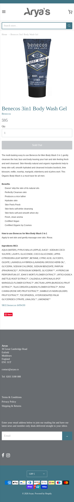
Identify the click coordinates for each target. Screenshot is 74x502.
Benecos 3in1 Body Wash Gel (24, 34)
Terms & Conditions (12, 397)
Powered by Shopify (43, 493)
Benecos (6, 113)
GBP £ (32, 474)
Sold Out (37, 145)
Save (10, 314)
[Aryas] (37, 12)
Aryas (31, 493)
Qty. (4, 126)
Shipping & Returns (11, 406)
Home (4, 34)
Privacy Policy (9, 401)
